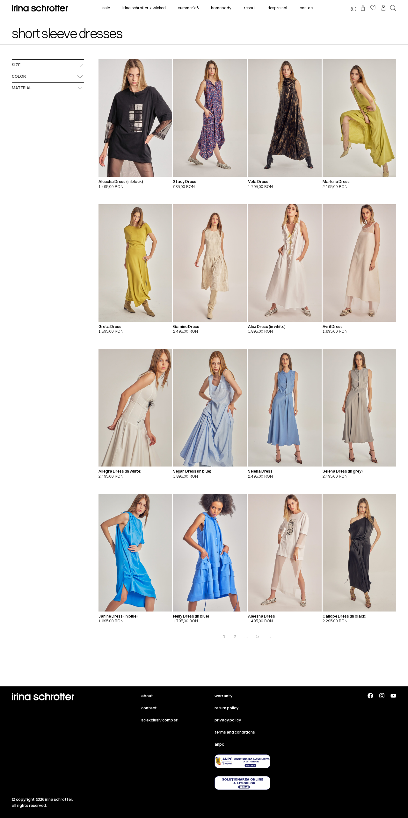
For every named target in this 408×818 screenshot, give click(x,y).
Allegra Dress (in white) (120, 471)
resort (249, 7)
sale (106, 7)
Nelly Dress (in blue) (191, 616)
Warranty (223, 695)
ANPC (219, 744)
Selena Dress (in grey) (343, 471)
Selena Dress (260, 471)
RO (352, 9)
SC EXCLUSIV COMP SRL (159, 720)
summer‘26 (188, 7)
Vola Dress (258, 181)
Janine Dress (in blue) (118, 616)
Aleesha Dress (261, 616)
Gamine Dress (186, 326)
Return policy (226, 708)
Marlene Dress (336, 181)
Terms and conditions (235, 732)
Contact (149, 708)
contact (307, 7)
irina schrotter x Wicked (144, 7)
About (147, 695)
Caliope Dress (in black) (345, 616)
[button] (393, 8)
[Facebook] (370, 696)
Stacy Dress (184, 181)
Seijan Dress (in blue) (192, 471)
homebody (221, 7)
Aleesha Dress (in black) (120, 181)
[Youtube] (393, 696)
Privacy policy (228, 720)
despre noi (277, 7)
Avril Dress (333, 326)
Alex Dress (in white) (267, 326)
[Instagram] (382, 696)
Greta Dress (109, 326)
